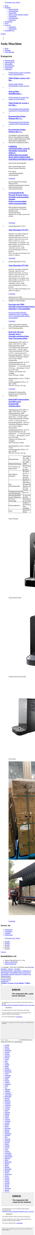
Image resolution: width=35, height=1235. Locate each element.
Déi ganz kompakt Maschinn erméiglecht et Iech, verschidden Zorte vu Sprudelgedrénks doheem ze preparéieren (19, 315)
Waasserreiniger (13, 11)
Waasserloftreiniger (6, 971)
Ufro (10, 178)
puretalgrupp (5, 981)
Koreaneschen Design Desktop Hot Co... (17, 117)
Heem (6, 6)
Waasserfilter (12, 13)
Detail (13, 178)
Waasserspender (13, 9)
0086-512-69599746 (11, 962)
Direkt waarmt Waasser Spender (18, 14)
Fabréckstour (13, 29)
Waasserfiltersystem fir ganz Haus (20, 972)
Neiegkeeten (8, 21)
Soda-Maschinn (13, 18)
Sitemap (10, 969)
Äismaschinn (13, 16)
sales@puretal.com (10, 964)
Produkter (8, 7)
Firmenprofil (8, 929)
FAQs (6, 23)
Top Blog (17, 969)
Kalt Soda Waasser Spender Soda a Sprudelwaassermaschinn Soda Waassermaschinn (19, 335)
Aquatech (8, 933)
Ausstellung (12, 27)
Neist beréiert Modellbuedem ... (15, 92)
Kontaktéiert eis (9, 30)
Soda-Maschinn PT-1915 (18, 230)
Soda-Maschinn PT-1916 (18, 265)
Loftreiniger (12, 20)
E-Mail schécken (6, 979)
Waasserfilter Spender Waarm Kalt (11, 974)
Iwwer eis (8, 25)
